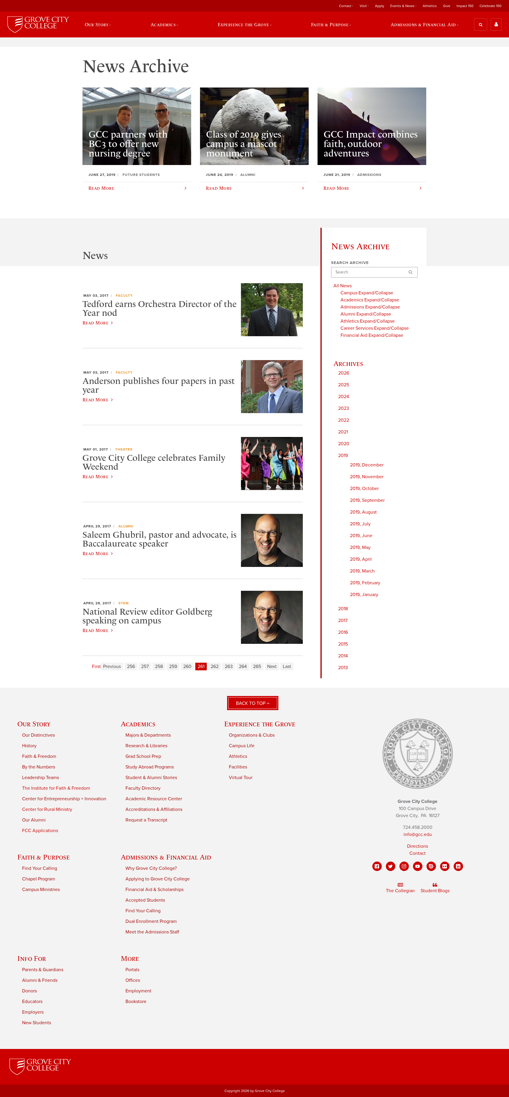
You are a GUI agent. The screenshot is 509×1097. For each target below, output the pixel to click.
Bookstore (135, 1001)
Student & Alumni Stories (151, 778)
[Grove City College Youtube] (417, 866)
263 (229, 666)
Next (272, 666)
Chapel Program (38, 879)
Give (446, 6)
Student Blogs (435, 891)
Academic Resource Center (153, 799)
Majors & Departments (148, 735)
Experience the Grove (259, 724)
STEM (123, 603)
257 (145, 666)
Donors (29, 991)
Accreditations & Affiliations (153, 809)
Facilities (238, 767)
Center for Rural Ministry (47, 809)
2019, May (360, 547)
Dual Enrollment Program (151, 921)
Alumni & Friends (39, 980)
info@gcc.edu (418, 834)
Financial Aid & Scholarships (154, 890)
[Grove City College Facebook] (377, 866)
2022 (343, 420)
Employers (33, 1012)
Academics (138, 724)
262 (215, 666)
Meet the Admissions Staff (152, 932)
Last (287, 666)
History (29, 746)
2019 (343, 455)
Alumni (125, 526)
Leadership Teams (40, 778)
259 (173, 666)
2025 (343, 385)
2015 (343, 644)
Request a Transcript (146, 820)
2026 (343, 373)
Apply (379, 6)
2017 (343, 620)
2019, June (361, 536)
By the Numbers (38, 767)
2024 (343, 397)
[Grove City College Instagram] (404, 866)
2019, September (367, 500)
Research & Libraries (146, 746)
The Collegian (400, 891)
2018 (343, 609)
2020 (343, 444)
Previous (112, 666)
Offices (132, 980)
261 (201, 666)
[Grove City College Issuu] (431, 866)
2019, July (360, 524)
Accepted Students (145, 900)
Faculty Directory (143, 788)
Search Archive (350, 262)
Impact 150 (465, 6)
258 (159, 666)
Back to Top (251, 703)
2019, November (367, 477)
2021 (343, 432)
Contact (417, 853)
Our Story (33, 724)
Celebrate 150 (490, 6)
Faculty (124, 295)
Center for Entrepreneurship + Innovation (64, 799)
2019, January (364, 595)
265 (257, 666)
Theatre (124, 449)
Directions (417, 846)
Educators (32, 1001)
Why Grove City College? (151, 868)
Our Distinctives (38, 735)
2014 (343, 656)
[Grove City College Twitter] (390, 866)
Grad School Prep (143, 756)
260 (187, 666)
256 (131, 666)
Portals (132, 970)
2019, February (365, 583)
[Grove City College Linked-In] (458, 866)
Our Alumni (34, 820)
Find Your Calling (39, 868)
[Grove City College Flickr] (444, 866)
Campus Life (241, 746)
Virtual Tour (240, 778)
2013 (343, 668)
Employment (138, 991)
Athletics (430, 6)
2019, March (362, 571)
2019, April (361, 559)
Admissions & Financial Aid (166, 857)
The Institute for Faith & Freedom (56, 788)
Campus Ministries (41, 890)
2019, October (364, 488)
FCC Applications (40, 831)
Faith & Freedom (39, 756)
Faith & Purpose (43, 857)
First (96, 666)
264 (243, 666)
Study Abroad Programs (149, 767)
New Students (36, 1023)
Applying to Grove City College (157, 879)
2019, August (363, 512)
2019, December (367, 465)
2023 (343, 408)
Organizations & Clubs (252, 735)
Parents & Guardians (42, 970)
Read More (95, 322)
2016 (343, 632)
